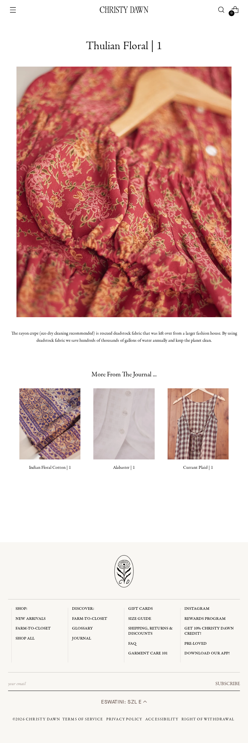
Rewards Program (205, 618)
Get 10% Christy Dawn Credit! (209, 631)
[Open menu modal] (13, 9)
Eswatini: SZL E (122, 701)
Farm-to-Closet (33, 628)
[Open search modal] (221, 9)
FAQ (132, 643)
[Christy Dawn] (124, 9)
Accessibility (162, 719)
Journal (81, 638)
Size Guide (139, 618)
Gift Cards (140, 608)
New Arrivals (31, 618)
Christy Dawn (43, 719)
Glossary (82, 628)
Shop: (21, 608)
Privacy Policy (124, 719)
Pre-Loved (195, 643)
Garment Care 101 (148, 653)
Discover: (83, 608)
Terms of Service (82, 719)
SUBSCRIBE (227, 684)
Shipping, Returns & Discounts (150, 631)
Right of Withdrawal (207, 719)
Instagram (197, 608)
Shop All (25, 638)
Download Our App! (207, 653)
